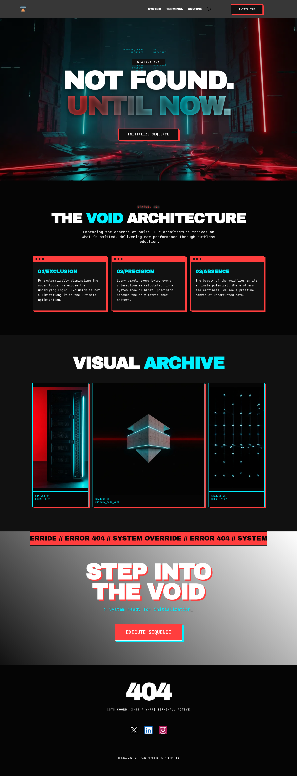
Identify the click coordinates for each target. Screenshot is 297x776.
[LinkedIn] (148, 730)
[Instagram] (163, 730)
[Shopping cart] (209, 9)
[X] (134, 730)
